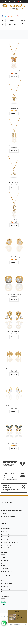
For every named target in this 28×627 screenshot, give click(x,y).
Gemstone (5, 563)
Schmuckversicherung (8, 508)
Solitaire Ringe (6, 534)
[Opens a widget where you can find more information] (17, 618)
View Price (15, 76)
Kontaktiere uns (6, 586)
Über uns (5, 580)
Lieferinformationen (7, 583)
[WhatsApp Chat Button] (4, 623)
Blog (9, 1)
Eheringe (5, 531)
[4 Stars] (15, 73)
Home (2, 1)
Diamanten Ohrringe (8, 536)
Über (6, 1)
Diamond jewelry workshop (9, 545)
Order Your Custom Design (9, 516)
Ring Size (5, 565)
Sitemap (5, 591)
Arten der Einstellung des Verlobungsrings (12, 510)
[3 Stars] (14, 73)
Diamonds (5, 560)
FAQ (2, 3)
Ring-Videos (5, 513)
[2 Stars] (12, 73)
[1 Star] (11, 73)
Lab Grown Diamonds (8, 547)
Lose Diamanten (6, 539)
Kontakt (13, 1)
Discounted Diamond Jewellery (10, 542)
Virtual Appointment (7, 571)
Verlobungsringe (6, 528)
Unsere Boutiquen (7, 589)
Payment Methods (7, 519)
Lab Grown (5, 568)
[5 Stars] (16, 73)
